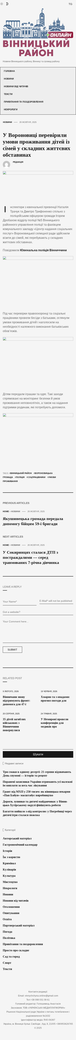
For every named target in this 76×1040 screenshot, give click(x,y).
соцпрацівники (36, 477)
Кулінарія (9, 869)
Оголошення (11, 906)
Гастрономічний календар (20, 844)
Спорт (7, 962)
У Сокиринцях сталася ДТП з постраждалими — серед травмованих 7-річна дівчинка (31, 557)
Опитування (11, 913)
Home (6, 511)
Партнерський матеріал (18, 925)
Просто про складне (16, 950)
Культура (9, 875)
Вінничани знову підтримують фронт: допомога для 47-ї (16, 700)
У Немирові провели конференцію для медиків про (54, 723)
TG (70, 4)
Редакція (18, 162)
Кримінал (9, 863)
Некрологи (11, 109)
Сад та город (11, 956)
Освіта (7, 919)
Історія (7, 850)
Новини (9, 79)
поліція (20, 477)
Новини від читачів (16, 86)
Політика (9, 937)
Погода (7, 931)
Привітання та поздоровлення (23, 102)
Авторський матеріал (17, 838)
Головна (9, 71)
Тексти (8, 94)
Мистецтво (10, 881)
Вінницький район (21, 473)
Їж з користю (11, 857)
